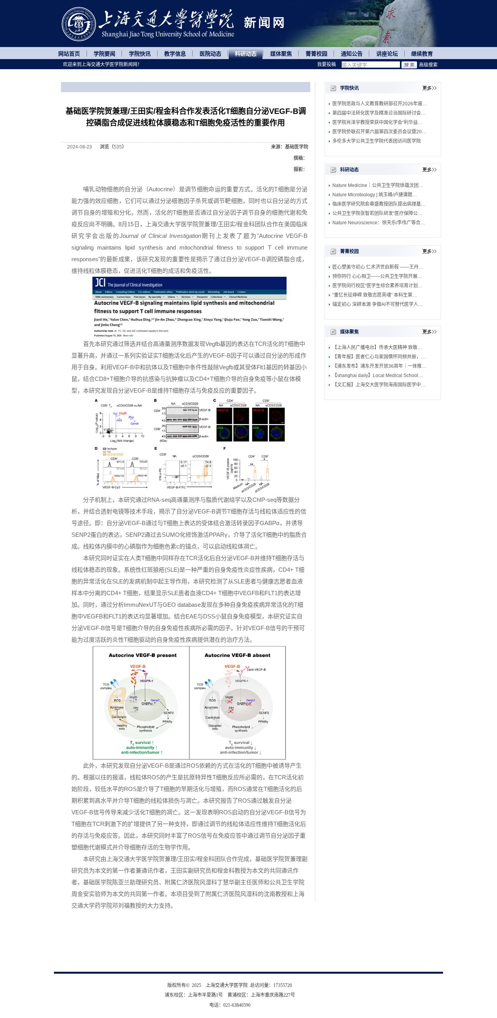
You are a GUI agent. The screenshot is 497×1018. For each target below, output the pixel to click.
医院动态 (210, 54)
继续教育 (422, 54)
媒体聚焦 (281, 54)
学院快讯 (140, 54)
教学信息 (175, 54)
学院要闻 (104, 54)
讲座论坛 (387, 54)
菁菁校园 (316, 54)
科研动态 (246, 54)
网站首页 (69, 54)
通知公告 (352, 54)
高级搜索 (428, 65)
